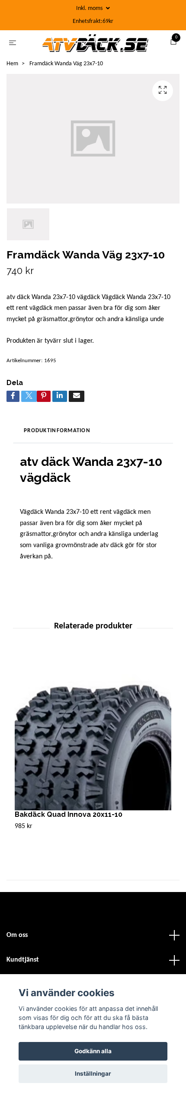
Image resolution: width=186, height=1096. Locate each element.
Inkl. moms (90, 8)
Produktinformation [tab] (57, 433)
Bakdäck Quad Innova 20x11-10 (68, 817)
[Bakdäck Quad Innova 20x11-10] (93, 735)
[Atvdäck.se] (94, 44)
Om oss (17, 938)
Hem (12, 67)
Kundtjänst (22, 962)
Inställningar (93, 1073)
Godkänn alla (93, 1051)
